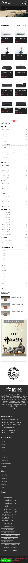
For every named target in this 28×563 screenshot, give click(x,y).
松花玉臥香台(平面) (20, 38)
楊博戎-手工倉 (7, 219)
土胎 (3, 487)
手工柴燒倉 (6, 191)
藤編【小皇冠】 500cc (8, 521)
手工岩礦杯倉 (7, 177)
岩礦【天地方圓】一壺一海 (9, 538)
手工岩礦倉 (6, 173)
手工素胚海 (6, 199)
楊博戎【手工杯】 (7, 541)
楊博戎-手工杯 (7, 217)
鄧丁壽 (4, 126)
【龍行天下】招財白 (7, 529)
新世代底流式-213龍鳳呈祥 (10, 154)
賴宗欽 (4, 162)
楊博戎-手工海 (7, 214)
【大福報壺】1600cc (16, 297)
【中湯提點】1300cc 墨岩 (17, 311)
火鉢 (5, 258)
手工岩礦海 (6, 170)
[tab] (23, 25)
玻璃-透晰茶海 (7, 144)
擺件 (5, 265)
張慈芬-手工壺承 (7, 234)
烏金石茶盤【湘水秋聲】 (20, 91)
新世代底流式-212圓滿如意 (10, 152)
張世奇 (4, 193)
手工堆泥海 (6, 204)
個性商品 (4, 270)
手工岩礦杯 (6, 175)
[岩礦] (14, 337)
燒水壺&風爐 (6, 129)
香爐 (5, 268)
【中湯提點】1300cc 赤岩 (17, 304)
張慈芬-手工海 (7, 227)
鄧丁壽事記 (4, 481)
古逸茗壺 (6, 132)
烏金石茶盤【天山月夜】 (6, 91)
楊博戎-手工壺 (7, 212)
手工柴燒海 (6, 186)
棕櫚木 (5, 141)
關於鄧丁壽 (4, 478)
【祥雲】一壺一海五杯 (8, 532)
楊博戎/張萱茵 (6, 209)
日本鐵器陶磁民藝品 (7, 247)
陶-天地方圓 (6, 165)
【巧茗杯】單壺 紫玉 (7, 526)
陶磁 (5, 260)
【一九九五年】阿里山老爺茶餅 (10, 544)
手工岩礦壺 (6, 168)
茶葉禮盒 (4, 237)
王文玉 (4, 180)
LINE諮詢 (7, 560)
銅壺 (5, 255)
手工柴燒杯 (6, 188)
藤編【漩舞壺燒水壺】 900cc (10, 515)
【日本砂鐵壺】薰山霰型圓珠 (10, 547)
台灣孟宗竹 (6, 139)
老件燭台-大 (18, 55)
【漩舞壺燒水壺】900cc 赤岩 (10, 509)
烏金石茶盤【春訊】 (20, 72)
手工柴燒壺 (6, 183)
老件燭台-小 (4, 55)
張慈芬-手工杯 (7, 229)
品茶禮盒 (6, 242)
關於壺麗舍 (4, 475)
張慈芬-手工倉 (7, 232)
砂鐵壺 (5, 250)
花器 (5, 263)
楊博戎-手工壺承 (7, 222)
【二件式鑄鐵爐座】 (7, 524)
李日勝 (4, 147)
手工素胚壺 (6, 196)
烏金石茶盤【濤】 (6, 109)
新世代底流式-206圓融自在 (10, 150)
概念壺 (5, 134)
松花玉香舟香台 (5, 38)
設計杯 (5, 136)
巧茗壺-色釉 (13, 550)
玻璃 (5, 288)
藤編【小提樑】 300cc (8, 518)
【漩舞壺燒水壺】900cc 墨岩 (10, 512)
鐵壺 (5, 253)
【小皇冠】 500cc (7, 506)
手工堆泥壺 (6, 201)
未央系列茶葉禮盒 (8, 240)
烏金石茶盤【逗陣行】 (6, 73)
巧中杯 (5, 157)
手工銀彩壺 (6, 206)
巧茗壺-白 (4, 550)
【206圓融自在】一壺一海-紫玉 (10, 535)
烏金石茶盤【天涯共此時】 (20, 109)
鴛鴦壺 (5, 159)
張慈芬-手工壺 (7, 224)
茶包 (5, 245)
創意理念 (4, 484)
